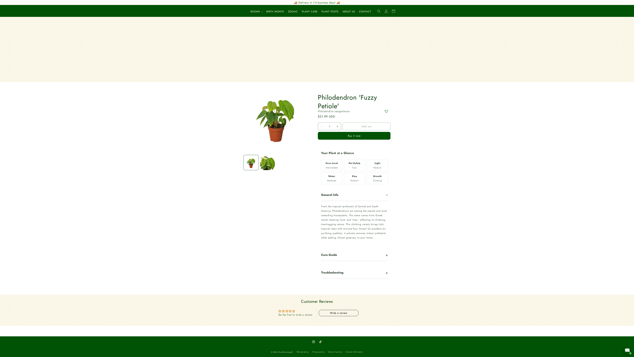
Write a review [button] (338, 313)
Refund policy (303, 352)
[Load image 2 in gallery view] (267, 162)
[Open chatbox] (627, 350)
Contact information (354, 352)
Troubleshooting (332, 273)
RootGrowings (285, 352)
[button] (256, 11)
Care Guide (329, 255)
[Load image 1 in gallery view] (251, 162)
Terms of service (335, 352)
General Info (329, 195)
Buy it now (354, 136)
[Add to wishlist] (386, 111)
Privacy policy (318, 352)
